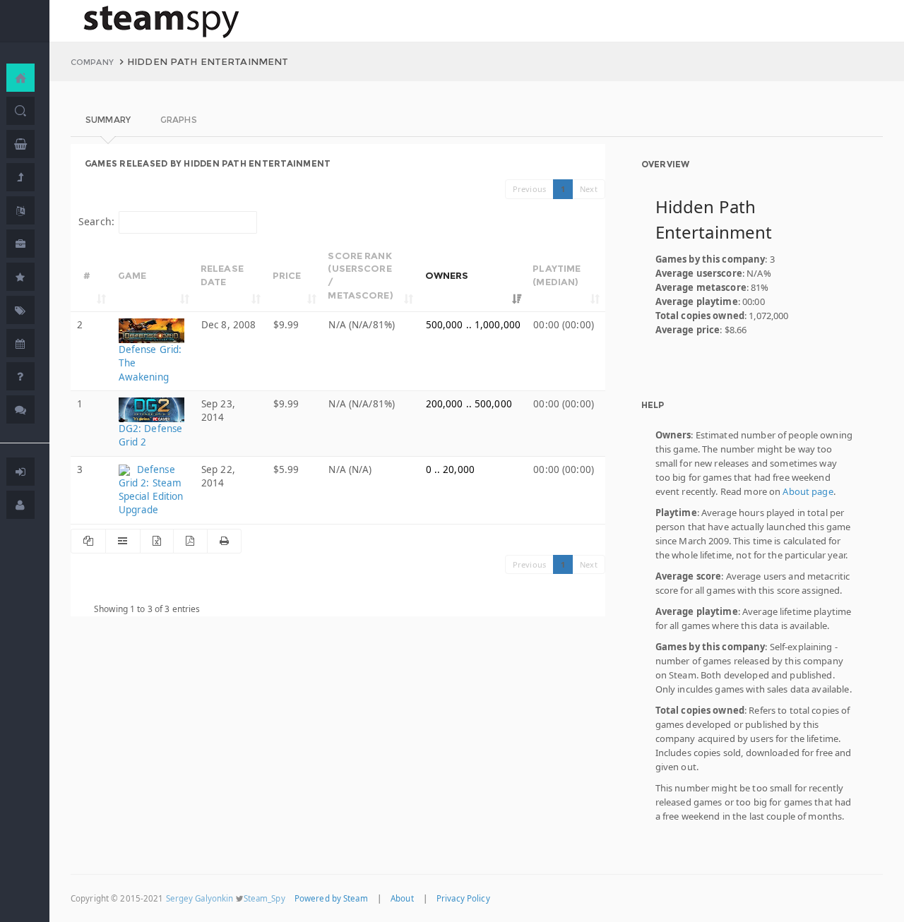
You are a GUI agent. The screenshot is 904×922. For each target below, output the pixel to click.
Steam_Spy (264, 898)
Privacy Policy (463, 898)
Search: (96, 221)
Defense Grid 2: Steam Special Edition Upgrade (151, 490)
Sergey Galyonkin (200, 898)
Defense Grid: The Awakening (150, 363)
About (402, 898)
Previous (529, 189)
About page (808, 491)
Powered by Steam (331, 898)
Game (132, 275)
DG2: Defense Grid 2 (151, 435)
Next (588, 189)
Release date (222, 275)
